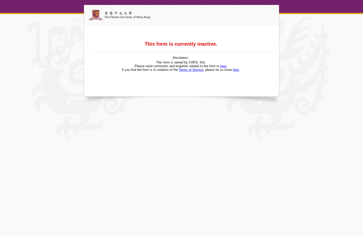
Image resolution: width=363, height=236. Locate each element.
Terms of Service (191, 70)
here (223, 66)
